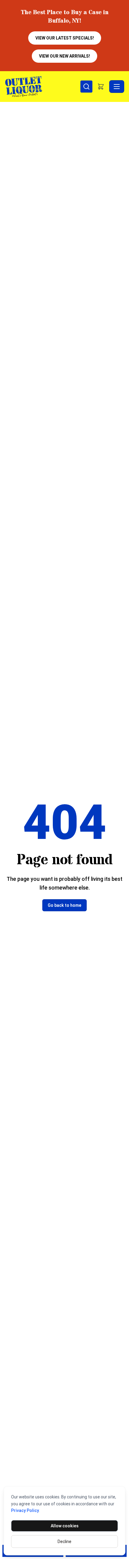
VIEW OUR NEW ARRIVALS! (64, 56)
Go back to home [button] (64, 905)
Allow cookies (65, 1525)
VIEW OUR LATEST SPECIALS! (64, 38)
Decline (64, 1541)
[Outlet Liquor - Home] (42, 86)
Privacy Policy (25, 1510)
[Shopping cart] (101, 87)
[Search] (86, 87)
